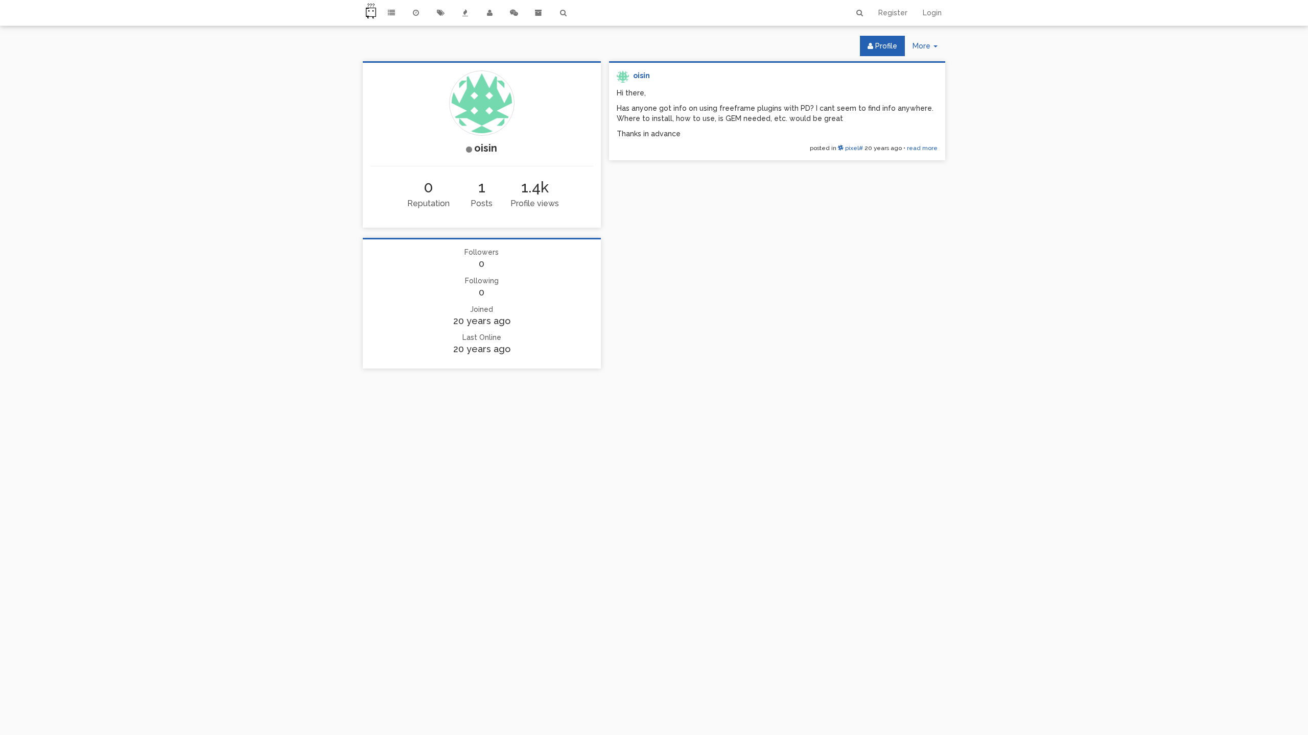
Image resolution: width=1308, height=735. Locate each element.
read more (922, 148)
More (929, 48)
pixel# (853, 148)
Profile (885, 46)
